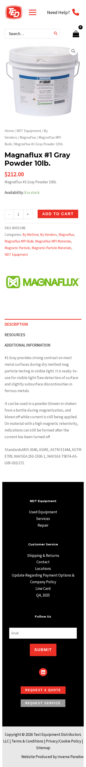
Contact (43, 561)
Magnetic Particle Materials (51, 248)
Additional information (27, 345)
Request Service (43, 703)
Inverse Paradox (71, 756)
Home (9, 131)
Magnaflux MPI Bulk (19, 241)
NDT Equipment (29, 131)
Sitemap (43, 747)
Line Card (43, 588)
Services (43, 518)
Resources (15, 334)
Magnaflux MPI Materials (53, 241)
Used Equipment (43, 511)
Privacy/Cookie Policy (63, 741)
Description (16, 324)
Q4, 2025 (43, 595)
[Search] (56, 33)
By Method (30, 234)
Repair (43, 525)
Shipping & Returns (43, 555)
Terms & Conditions (27, 741)
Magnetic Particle (17, 248)
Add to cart (58, 214)
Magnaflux (28, 137)
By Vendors (48, 234)
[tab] (43, 324)
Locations (43, 568)
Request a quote (43, 690)
